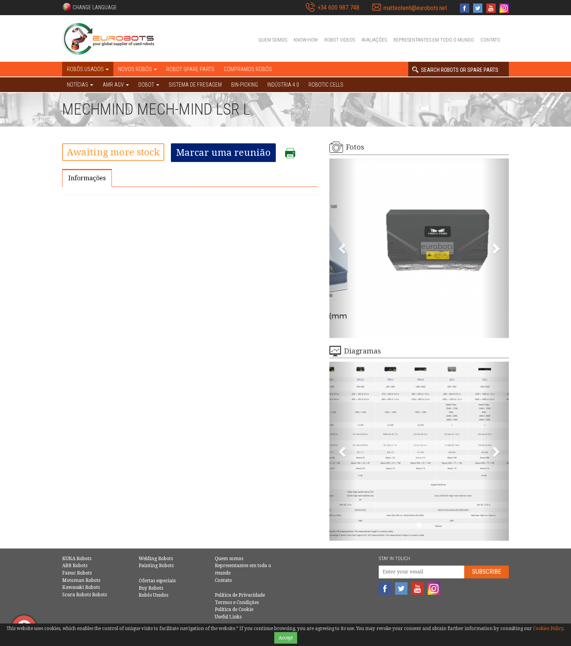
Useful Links (228, 617)
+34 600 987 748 (338, 7)
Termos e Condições (237, 602)
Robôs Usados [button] (86, 69)
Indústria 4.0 (283, 85)
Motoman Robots (81, 580)
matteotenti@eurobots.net (415, 8)
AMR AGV (114, 85)
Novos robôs (135, 69)
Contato (490, 40)
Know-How (306, 40)
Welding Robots (156, 558)
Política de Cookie (234, 609)
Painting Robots (156, 565)
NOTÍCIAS (78, 85)
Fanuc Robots (77, 573)
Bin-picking (244, 85)
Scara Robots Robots (84, 594)
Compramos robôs (248, 69)
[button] (89, 7)
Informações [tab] (87, 178)
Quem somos (272, 40)
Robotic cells (325, 85)
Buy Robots (151, 588)
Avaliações (374, 40)
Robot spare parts (190, 69)
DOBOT (146, 85)
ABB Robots (74, 565)
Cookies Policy (548, 628)
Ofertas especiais (157, 580)
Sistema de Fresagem (195, 85)
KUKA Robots (76, 558)
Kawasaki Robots (81, 587)
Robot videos (339, 40)
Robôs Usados (153, 595)
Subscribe (486, 571)
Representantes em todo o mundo (433, 40)
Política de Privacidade (240, 595)
